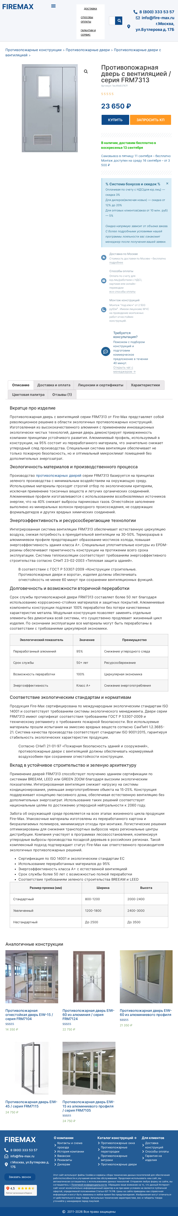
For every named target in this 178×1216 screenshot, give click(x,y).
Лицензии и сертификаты (100, 385)
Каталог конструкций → (117, 1138)
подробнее (116, 262)
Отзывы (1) (62, 394)
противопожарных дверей (58, 475)
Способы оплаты (87, 19)
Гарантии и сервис (88, 32)
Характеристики (145, 385)
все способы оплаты (122, 291)
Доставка (90, 8)
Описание (21, 385)
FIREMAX (18, 6)
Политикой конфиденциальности (89, 1184)
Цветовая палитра (28, 394)
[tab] (21, 385)
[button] (53, 5)
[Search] (119, 21)
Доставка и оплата (53, 385)
